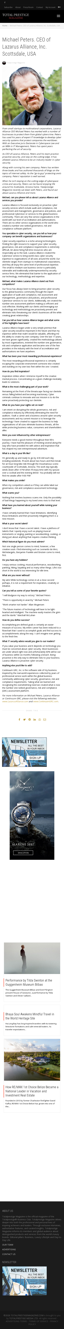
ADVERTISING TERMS (16, 1321)
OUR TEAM (7, 1244)
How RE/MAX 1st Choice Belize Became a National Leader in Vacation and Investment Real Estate (32, 1091)
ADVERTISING (9, 1249)
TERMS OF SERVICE (38, 1321)
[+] (32, 958)
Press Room (28, 7)
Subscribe (8, 7)
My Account (50, 7)
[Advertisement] (32, 902)
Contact (39, 7)
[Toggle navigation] (58, 15)
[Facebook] (4, 2)
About (18, 7)
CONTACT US (8, 1254)
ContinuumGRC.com (48, 701)
